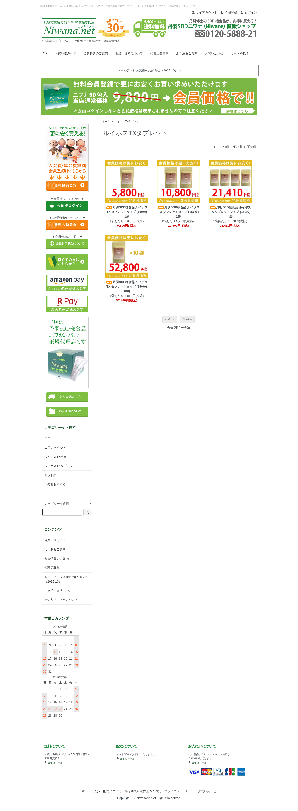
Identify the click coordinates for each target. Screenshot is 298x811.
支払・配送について (108, 791)
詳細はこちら (55, 762)
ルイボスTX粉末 (55, 456)
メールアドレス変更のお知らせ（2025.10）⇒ (149, 70)
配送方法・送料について (61, 600)
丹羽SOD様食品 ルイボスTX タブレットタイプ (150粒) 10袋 (127, 286)
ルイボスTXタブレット (128, 121)
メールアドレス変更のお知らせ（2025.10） (65, 579)
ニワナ (48, 438)
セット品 (50, 475)
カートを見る (240, 53)
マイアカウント (206, 12)
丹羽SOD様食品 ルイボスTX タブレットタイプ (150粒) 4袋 (230, 211)
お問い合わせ (214, 53)
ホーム (106, 121)
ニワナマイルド (55, 447)
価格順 (237, 146)
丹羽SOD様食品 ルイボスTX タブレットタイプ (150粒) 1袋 (127, 211)
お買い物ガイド (65, 53)
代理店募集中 (159, 53)
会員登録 (231, 12)
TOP (44, 53)
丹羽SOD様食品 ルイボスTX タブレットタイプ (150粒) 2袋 (178, 211)
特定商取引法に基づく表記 (143, 791)
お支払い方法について (59, 590)
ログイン (251, 12)
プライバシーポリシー (179, 791)
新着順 (251, 146)
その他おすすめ (55, 484)
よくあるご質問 (186, 53)
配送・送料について (129, 53)
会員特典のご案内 (96, 53)
